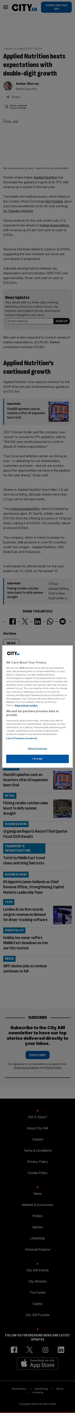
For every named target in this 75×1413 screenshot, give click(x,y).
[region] (37, 706)
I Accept (37, 758)
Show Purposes (37, 748)
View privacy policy (26, 705)
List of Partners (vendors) (21, 738)
